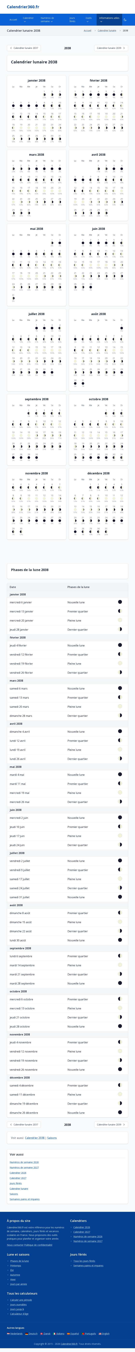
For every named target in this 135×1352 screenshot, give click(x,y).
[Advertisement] (67, 551)
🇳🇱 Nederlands (15, 1333)
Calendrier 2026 (18, 1172)
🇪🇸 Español (73, 1333)
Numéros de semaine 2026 (24, 1162)
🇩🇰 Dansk (45, 1333)
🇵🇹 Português (88, 1333)
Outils (89, 17)
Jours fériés (72, 19)
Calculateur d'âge (19, 1313)
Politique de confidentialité (38, 1244)
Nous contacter (15, 1244)
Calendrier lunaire (19, 1188)
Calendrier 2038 (35, 1138)
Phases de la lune (19, 1261)
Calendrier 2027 (18, 1178)
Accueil (13, 19)
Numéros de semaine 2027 (24, 1167)
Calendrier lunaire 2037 (26, 48)
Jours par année (18, 1284)
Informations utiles (109, 17)
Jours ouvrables (18, 1304)
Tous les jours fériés (84, 1261)
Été (12, 1270)
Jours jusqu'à (17, 1309)
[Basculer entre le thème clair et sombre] (125, 20)
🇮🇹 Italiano (58, 1333)
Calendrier (28, 17)
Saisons (52, 1138)
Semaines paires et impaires (25, 1199)
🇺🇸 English (104, 1333)
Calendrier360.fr (23, 6)
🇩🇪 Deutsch (31, 1333)
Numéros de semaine (47, 19)
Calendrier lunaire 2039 (109, 48)
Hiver (13, 1279)
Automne (15, 1274)
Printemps (15, 1265)
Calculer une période (21, 1299)
